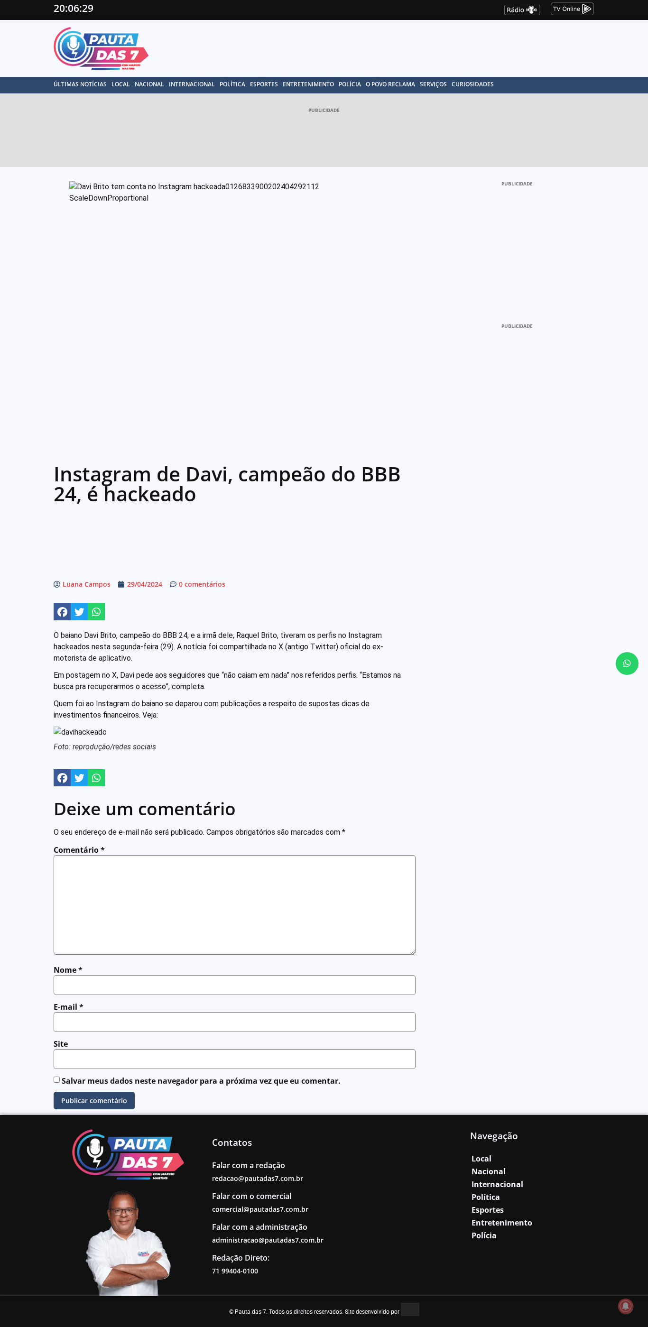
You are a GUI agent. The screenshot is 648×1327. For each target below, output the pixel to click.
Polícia (350, 84)
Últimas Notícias (80, 84)
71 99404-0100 (235, 1270)
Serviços (433, 84)
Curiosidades (473, 84)
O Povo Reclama (390, 84)
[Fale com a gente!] (627, 663)
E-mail (68, 1007)
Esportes (264, 84)
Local (120, 84)
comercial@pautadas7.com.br (260, 1209)
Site (61, 1044)
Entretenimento (308, 84)
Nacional (149, 84)
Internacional (192, 84)
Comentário (79, 850)
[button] (62, 611)
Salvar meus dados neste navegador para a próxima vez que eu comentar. (201, 1081)
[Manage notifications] (625, 1306)
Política (232, 84)
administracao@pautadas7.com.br (268, 1239)
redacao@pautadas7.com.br (257, 1178)
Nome (68, 970)
